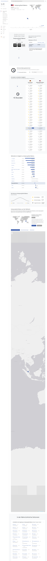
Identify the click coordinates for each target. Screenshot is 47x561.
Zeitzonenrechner (5, 16)
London (13, 167)
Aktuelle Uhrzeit (5, 13)
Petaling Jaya (24, 530)
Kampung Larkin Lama (16, 549)
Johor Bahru (24, 549)
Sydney (13, 187)
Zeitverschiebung (5, 14)
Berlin (12, 169)
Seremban (34, 524)
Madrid (19, 169)
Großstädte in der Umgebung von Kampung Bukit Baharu (27, 522)
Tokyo (12, 185)
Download (34, 225)
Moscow (13, 172)
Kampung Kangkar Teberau (26, 545)
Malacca (14, 524)
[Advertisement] (28, 18)
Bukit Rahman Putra (25, 541)
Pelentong (34, 549)
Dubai (12, 174)
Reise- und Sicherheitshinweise (5, 23)
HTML (19, 49)
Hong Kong (13, 178)
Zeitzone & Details (5, 15)
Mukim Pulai (15, 545)
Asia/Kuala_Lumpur (41, 42)
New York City (13, 163)
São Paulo (13, 165)
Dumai (23, 527)
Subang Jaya (15, 530)
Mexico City (13, 160)
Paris (16, 169)
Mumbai (13, 176)
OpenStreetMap (41, 511)
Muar (23, 524)
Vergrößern (39, 225)
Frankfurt (14, 169)
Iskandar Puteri (34, 545)
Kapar (14, 541)
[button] (5, 27)
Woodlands (15, 553)
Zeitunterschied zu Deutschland (5, 18)
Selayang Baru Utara (35, 541)
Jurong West (24, 553)
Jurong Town (34, 553)
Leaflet (38, 511)
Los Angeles (13, 158)
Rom (12, 170)
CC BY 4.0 (33, 217)
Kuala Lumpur (34, 530)
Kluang (14, 527)
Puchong (34, 527)
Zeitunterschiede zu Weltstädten (5, 19)
